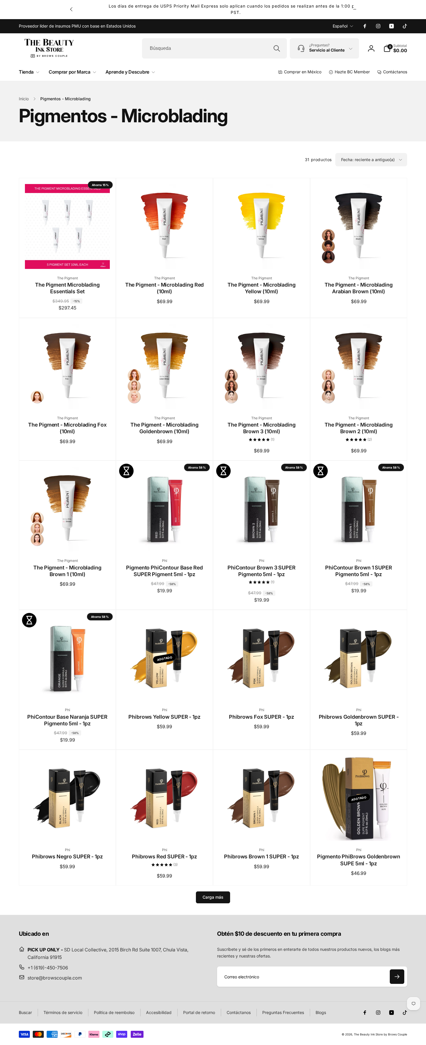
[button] (395, 48)
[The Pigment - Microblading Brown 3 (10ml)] (262, 398)
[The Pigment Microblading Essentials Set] (67, 258)
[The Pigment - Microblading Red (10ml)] (165, 258)
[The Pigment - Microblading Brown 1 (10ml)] (67, 540)
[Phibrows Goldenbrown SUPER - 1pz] (359, 690)
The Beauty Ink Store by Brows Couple (380, 1034)
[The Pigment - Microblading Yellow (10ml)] (262, 258)
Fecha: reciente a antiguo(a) (368, 159)
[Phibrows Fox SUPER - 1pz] (262, 690)
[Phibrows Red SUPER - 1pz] (165, 830)
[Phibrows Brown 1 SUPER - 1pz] (262, 830)
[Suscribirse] (397, 976)
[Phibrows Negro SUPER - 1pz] (67, 830)
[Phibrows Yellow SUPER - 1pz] (165, 690)
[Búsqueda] (277, 48)
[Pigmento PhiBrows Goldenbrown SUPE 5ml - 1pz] (359, 830)
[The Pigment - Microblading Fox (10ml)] (67, 398)
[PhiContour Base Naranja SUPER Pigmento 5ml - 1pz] (67, 690)
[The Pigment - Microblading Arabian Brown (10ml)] (359, 258)
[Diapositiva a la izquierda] (71, 9)
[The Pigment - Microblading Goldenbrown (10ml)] (165, 398)
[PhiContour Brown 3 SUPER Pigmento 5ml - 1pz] (262, 540)
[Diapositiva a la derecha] (355, 9)
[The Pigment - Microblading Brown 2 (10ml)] (359, 398)
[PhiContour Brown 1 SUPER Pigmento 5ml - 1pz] (359, 540)
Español (340, 25)
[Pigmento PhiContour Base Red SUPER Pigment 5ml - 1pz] (165, 540)
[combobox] (214, 48)
